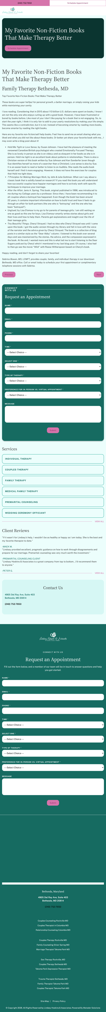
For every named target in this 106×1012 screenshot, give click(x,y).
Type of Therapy (14, 375)
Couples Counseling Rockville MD (53, 920)
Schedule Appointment (18, 48)
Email (8, 319)
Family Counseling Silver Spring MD (53, 944)
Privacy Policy (59, 1001)
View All (99, 521)
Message (9, 404)
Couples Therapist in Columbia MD (53, 925)
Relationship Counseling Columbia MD (53, 930)
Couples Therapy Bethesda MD (53, 964)
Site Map (45, 1001)
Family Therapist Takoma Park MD (53, 983)
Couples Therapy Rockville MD (53, 940)
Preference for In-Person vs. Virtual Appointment (34, 389)
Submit (53, 430)
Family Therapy (15, 480)
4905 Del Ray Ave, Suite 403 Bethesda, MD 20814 (20, 596)
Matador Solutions (91, 1007)
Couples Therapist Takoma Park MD (53, 988)
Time (8, 347)
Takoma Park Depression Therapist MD (53, 969)
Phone (9, 333)
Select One (11, 361)
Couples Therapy (17, 469)
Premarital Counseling (21, 502)
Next (99, 274)
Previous (9, 274)
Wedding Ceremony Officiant (25, 513)
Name (8, 305)
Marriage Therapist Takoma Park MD (53, 949)
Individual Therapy (18, 459)
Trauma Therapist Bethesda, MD (53, 979)
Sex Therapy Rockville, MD (53, 959)
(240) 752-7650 (53, 906)
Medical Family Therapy (21, 491)
